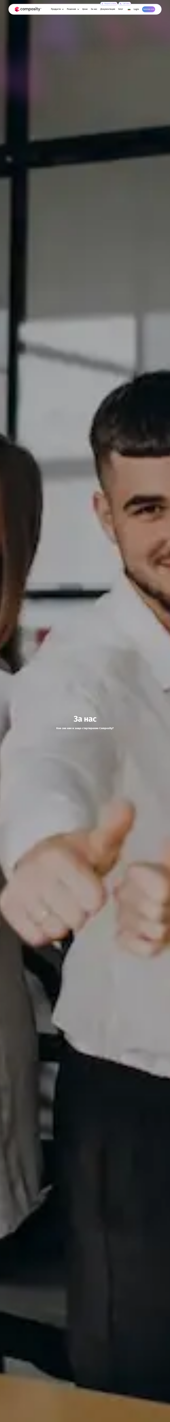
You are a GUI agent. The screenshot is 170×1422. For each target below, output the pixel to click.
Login (136, 9)
